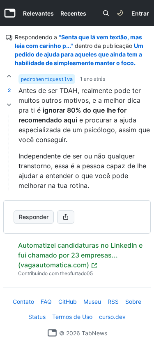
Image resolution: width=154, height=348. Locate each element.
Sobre (133, 301)
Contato (23, 301)
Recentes (73, 13)
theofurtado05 (76, 273)
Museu (92, 301)
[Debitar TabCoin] (9, 105)
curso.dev (112, 316)
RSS (113, 301)
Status (37, 316)
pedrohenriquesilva (47, 79)
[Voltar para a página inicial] (52, 333)
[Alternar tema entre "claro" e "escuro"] (119, 13)
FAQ (46, 301)
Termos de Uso (72, 316)
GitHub (67, 301)
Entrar (140, 13)
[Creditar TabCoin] (9, 76)
